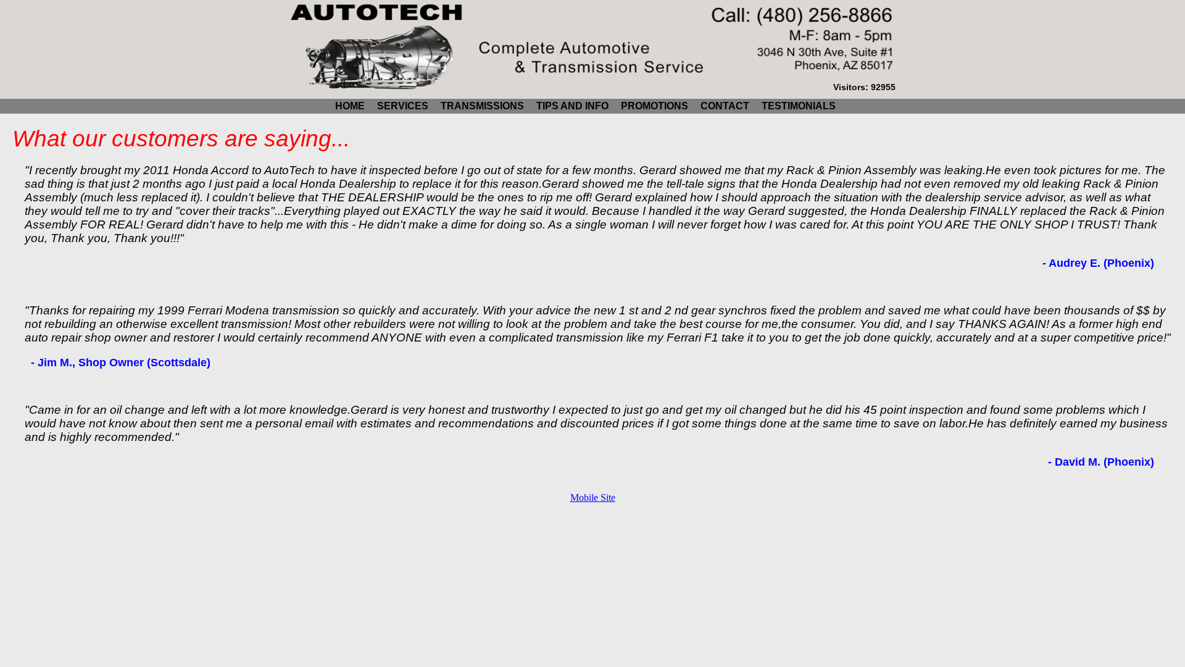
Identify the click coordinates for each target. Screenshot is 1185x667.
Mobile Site (592, 497)
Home (350, 106)
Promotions (654, 106)
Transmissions (482, 106)
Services (402, 106)
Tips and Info (572, 106)
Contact (725, 106)
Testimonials (799, 106)
